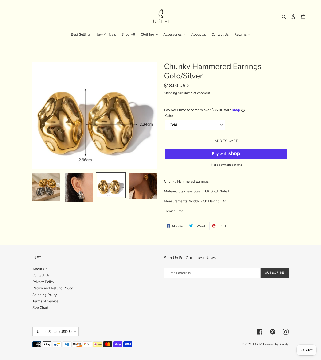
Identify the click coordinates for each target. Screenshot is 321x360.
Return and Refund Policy (52, 288)
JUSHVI (257, 344)
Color (169, 115)
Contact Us (41, 275)
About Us (39, 269)
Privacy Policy (43, 282)
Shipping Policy (44, 294)
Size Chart (40, 307)
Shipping (170, 93)
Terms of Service (45, 301)
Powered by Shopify (276, 344)
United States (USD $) (54, 331)
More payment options (226, 165)
